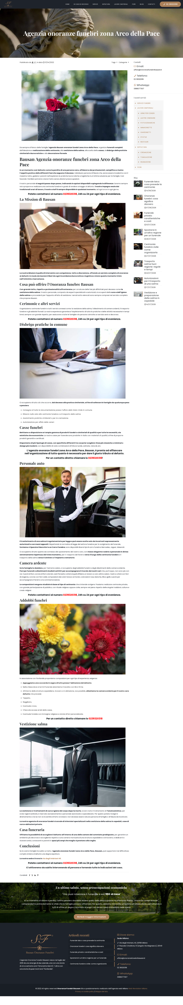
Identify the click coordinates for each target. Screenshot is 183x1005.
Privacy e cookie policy (84, 991)
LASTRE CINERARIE (147, 118)
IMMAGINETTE (146, 127)
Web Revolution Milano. (138, 988)
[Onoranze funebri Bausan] (8, 4)
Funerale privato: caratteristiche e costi (86, 952)
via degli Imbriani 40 (51, 858)
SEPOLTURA (142, 147)
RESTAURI (144, 142)
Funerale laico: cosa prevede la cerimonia (87, 940)
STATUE (143, 137)
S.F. (35, 62)
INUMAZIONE (145, 162)
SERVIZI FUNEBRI (143, 103)
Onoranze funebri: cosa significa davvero (87, 946)
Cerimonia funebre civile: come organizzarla (88, 964)
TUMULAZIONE (146, 157)
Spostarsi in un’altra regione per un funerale (88, 958)
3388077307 (139, 88)
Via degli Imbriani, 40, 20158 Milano (133, 943)
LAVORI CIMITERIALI (145, 108)
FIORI (139, 167)
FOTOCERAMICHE (147, 123)
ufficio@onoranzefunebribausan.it (148, 70)
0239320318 (70, 194)
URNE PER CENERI (147, 113)
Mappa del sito (102, 991)
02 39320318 (171, 4)
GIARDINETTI (145, 132)
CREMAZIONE (145, 152)
